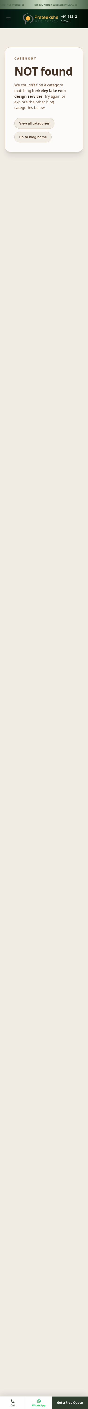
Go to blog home (33, 137)
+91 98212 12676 (69, 18)
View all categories (34, 123)
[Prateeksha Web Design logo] (41, 18)
